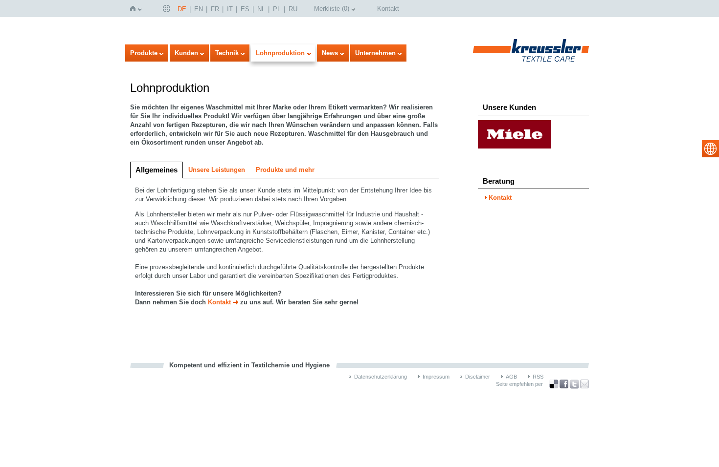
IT (230, 9)
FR (215, 9)
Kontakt (388, 8)
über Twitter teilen (574, 384)
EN (198, 9)
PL (277, 9)
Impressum (436, 377)
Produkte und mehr (285, 169)
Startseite (135, 8)
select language (710, 148)
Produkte (143, 53)
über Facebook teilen (564, 384)
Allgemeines (156, 170)
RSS (538, 377)
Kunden (186, 53)
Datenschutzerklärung (380, 377)
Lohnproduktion (280, 53)
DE (182, 9)
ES (245, 9)
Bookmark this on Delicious (554, 384)
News (330, 53)
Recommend (584, 384)
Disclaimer (477, 377)
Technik (227, 53)
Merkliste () (331, 8)
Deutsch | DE (168, 8)
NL (261, 9)
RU (293, 9)
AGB (511, 377)
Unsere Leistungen (216, 169)
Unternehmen (375, 53)
